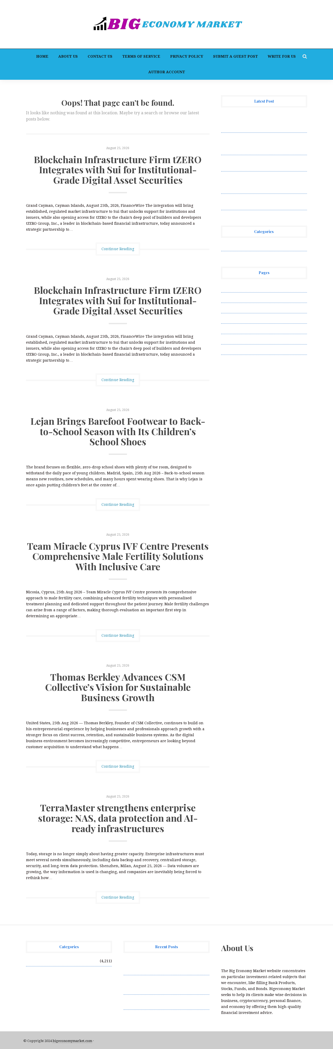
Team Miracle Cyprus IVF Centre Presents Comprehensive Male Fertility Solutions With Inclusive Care (118, 556)
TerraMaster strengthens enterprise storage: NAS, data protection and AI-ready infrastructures (118, 817)
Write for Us (282, 56)
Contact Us (100, 56)
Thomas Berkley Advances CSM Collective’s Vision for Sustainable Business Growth (118, 686)
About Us (68, 56)
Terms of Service (141, 56)
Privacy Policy (186, 56)
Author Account (166, 72)
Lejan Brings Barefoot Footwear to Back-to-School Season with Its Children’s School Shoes (117, 431)
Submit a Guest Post (235, 56)
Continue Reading (117, 249)
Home (42, 56)
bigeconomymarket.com (72, 1041)
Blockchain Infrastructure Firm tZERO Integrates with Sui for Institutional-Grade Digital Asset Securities (118, 169)
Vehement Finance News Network (251, 246)
